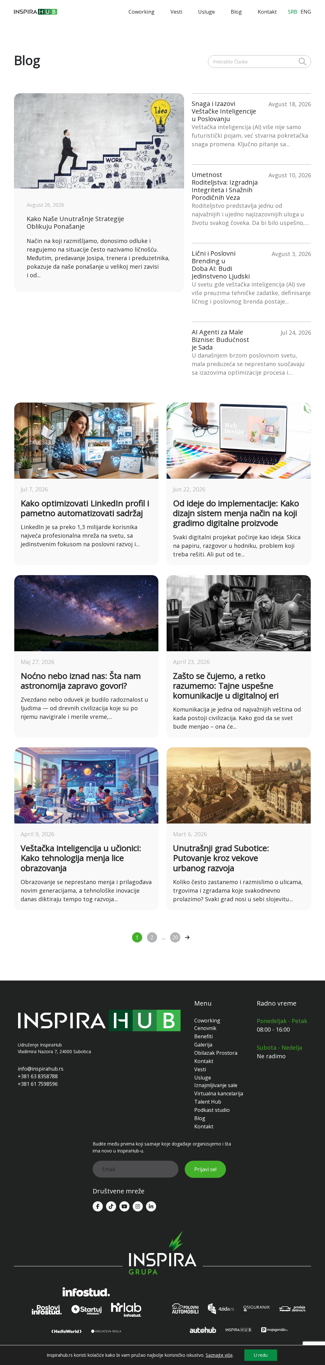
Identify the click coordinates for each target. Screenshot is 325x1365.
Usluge (206, 11)
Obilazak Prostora (215, 1052)
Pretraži (302, 61)
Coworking (142, 11)
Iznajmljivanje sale (215, 1085)
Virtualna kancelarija (218, 1093)
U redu (261, 1355)
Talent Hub (207, 1101)
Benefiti (203, 1036)
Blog (236, 11)
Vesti (176, 11)
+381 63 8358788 (38, 1076)
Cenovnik (205, 1028)
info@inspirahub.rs (40, 1068)
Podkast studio (212, 1109)
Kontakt (267, 11)
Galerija (203, 1044)
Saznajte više (219, 1355)
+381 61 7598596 (38, 1083)
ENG (306, 11)
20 (175, 937)
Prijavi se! (205, 1169)
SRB (292, 11)
